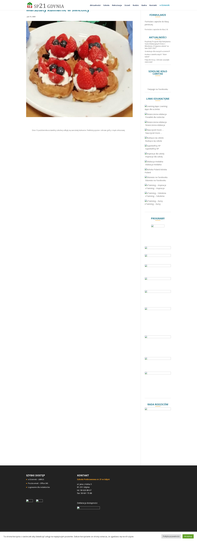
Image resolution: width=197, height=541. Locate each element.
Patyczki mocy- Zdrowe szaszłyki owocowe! (157, 61)
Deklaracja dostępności (87, 503)
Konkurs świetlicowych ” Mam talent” (156, 55)
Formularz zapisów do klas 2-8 (156, 29)
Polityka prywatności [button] (171, 536)
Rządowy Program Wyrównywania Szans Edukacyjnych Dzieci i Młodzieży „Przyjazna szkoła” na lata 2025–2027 (157, 44)
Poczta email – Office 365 (38, 483)
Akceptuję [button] (188, 536)
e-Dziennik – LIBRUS (36, 479)
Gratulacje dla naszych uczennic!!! (157, 51)
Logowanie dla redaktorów (39, 487)
